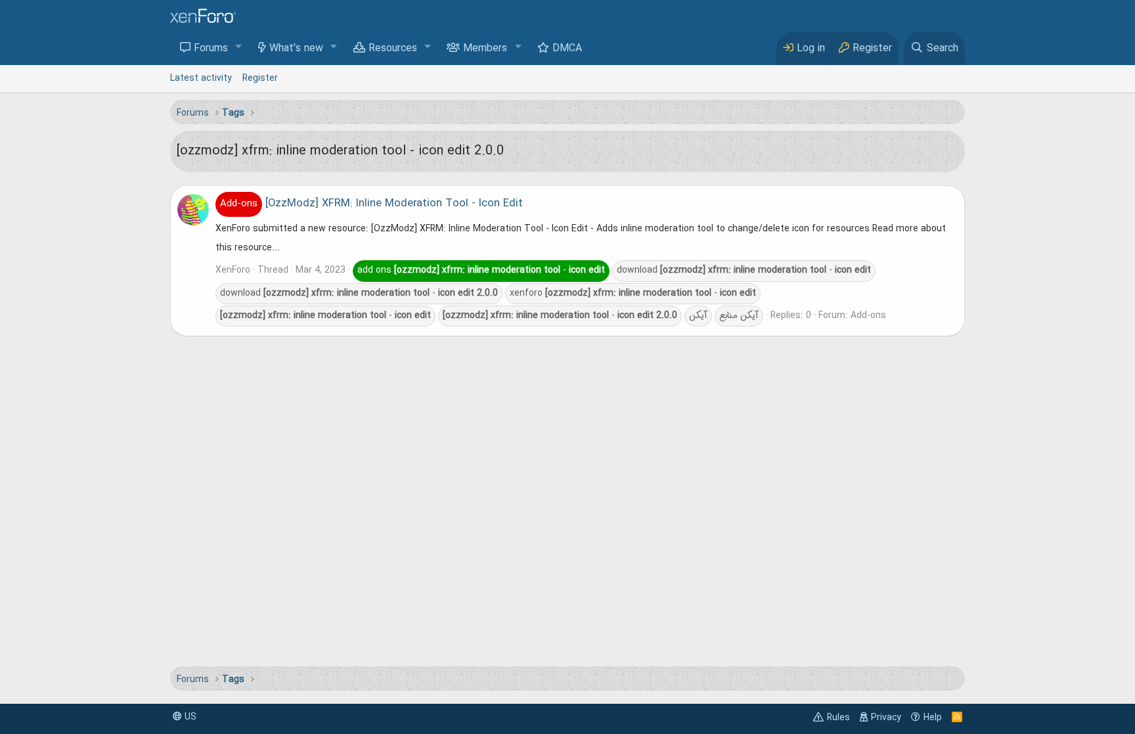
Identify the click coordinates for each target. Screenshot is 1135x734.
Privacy (886, 717)
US (189, 717)
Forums (211, 49)
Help (933, 717)
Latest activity (201, 78)
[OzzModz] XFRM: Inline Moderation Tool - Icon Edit (371, 203)
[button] (238, 48)
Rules (838, 717)
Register (260, 78)
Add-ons (868, 315)
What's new (296, 49)
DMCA (567, 49)
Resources (392, 49)
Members (485, 49)
